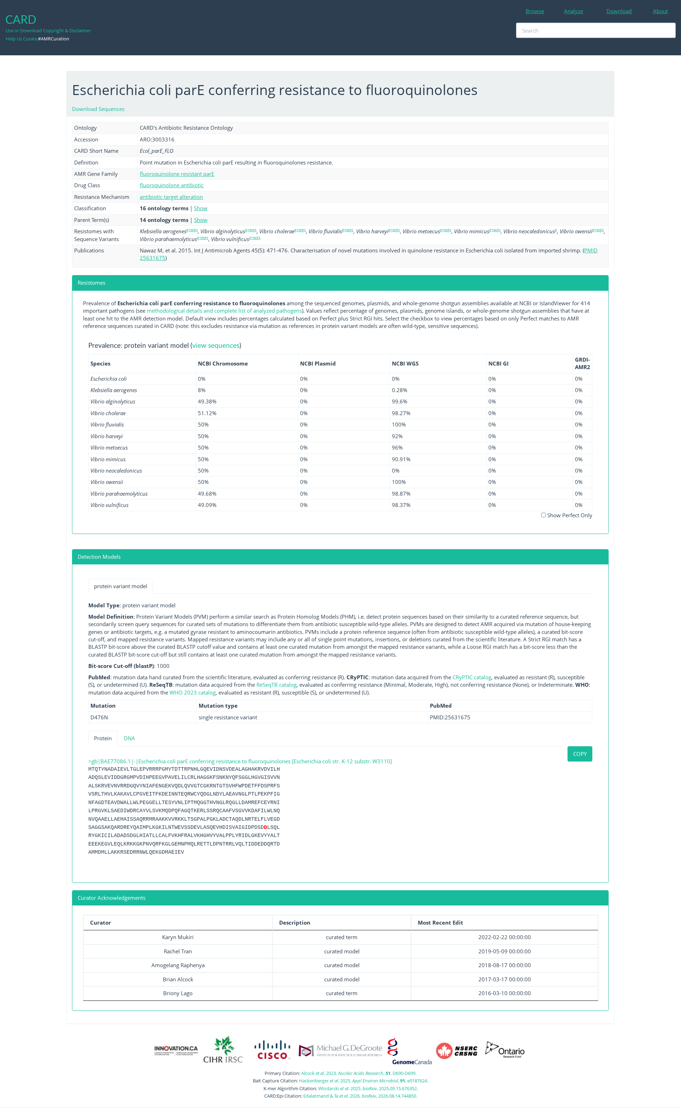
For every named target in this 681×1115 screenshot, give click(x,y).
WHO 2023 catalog (193, 692)
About (660, 11)
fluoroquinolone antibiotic (172, 185)
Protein (103, 738)
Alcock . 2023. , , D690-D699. (358, 1073)
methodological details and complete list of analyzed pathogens (224, 310)
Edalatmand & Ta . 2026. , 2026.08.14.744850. (360, 1096)
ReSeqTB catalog (276, 684)
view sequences (215, 345)
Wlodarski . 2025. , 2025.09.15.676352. (368, 1088)
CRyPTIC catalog (472, 677)
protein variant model (120, 586)
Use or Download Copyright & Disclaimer (48, 30)
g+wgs (192, 229)
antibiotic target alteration (171, 196)
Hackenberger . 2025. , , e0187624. (363, 1080)
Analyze (573, 11)
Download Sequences (98, 108)
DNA (129, 738)
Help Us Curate (21, 38)
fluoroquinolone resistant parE (177, 173)
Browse (535, 11)
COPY (580, 753)
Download (619, 11)
